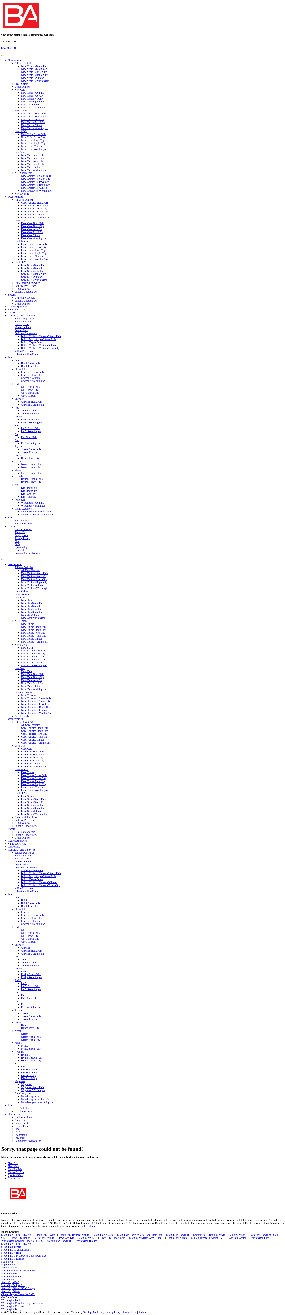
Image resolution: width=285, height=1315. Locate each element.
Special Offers (15, 1175)
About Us (20, 532)
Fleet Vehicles (22, 520)
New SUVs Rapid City (33, 143)
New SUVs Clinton (31, 146)
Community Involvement (28, 553)
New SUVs (21, 131)
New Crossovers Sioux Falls (36, 175)
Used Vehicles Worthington (35, 217)
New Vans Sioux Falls (32, 155)
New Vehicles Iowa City (34, 71)
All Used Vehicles (24, 199)
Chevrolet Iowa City (31, 375)
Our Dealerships (23, 529)
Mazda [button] (18, 1042)
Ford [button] (17, 1001)
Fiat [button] (16, 992)
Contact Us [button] (14, 526)
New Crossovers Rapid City (35, 184)
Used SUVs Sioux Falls (33, 265)
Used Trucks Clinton (32, 256)
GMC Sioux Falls (30, 386)
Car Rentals (14, 312)
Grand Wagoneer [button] (23, 1093)
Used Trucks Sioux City (33, 247)
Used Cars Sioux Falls (32, 223)
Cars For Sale (15, 1169)
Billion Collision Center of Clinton (39, 345)
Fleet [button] (10, 517)
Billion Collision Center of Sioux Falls (41, 336)
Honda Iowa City (30, 458)
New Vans (20, 152)
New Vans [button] (20, 668)
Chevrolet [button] (20, 909)
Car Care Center (238, 1237)
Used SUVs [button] (21, 793)
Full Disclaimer (89, 1226)
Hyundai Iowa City (31, 481)
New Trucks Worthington (34, 128)
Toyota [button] (18, 1010)
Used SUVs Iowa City (33, 271)
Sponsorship (21, 547)
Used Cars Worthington (33, 238)
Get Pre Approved (17, 306)
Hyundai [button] (19, 1051)
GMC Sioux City (30, 392)
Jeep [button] (17, 956)
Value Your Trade (17, 309)
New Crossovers (23, 172)
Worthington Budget (86, 1240)
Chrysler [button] (19, 944)
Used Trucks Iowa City (33, 250)
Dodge (18, 416)
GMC (18, 383)
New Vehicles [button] (15, 60)
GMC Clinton (28, 395)
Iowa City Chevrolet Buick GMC (18, 1270)
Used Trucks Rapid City (33, 253)
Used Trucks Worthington (34, 259)
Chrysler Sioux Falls (31, 401)
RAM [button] (18, 980)
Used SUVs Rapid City (33, 274)
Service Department (25, 318)
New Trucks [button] (21, 620)
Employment (21, 535)
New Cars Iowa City (32, 98)
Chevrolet (20, 369)
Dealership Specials (25, 297)
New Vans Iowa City (32, 161)
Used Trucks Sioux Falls (34, 244)
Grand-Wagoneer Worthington (37, 514)
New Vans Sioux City (32, 158)
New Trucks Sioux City (33, 116)
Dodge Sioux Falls (31, 419)
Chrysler (19, 398)
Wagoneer (20, 499)
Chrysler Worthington (32, 404)
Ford (17, 440)
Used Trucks (21, 241)
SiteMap (142, 1312)
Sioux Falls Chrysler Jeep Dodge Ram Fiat (139, 1234)
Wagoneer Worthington (33, 505)
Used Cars (20, 220)
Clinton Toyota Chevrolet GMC (208, 1237)
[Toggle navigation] (2, 55)
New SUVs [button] (21, 644)
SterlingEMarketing (93, 1312)
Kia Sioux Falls (29, 487)
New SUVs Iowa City (32, 140)
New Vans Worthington (33, 170)
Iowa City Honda (21, 1237)
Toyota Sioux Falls (31, 449)
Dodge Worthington (31, 422)
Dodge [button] (18, 968)
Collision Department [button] (26, 867)
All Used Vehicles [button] (24, 721)
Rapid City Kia (217, 1234)
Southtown (199, 1234)
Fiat (16, 434)
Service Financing (24, 321)
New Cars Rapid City (32, 101)
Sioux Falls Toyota (46, 1234)
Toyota (18, 446)
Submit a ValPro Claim (26, 354)
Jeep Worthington (30, 413)
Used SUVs (21, 262)
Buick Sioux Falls (30, 363)
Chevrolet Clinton (30, 377)
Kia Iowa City (28, 493)
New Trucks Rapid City (33, 122)
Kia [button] (16, 1063)
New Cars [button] (20, 597)
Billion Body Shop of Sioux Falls (38, 339)
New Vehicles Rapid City (34, 74)
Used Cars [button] (20, 745)
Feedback (20, 550)
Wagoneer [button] (20, 1081)
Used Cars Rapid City (32, 232)
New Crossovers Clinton (34, 187)
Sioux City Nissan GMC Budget (146, 1237)
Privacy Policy (22, 538)
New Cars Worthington (33, 107)
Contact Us (14, 1178)
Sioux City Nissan (177, 1237)
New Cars (20, 89)
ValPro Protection (24, 351)
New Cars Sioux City (32, 95)
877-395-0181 (8, 48)
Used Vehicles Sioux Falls (34, 202)
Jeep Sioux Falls (29, 410)
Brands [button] (11, 357)
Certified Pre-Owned (25, 285)
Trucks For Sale (16, 1172)
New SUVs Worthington (34, 149)
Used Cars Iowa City (32, 229)
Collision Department (26, 333)
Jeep (17, 407)
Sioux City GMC (87, 1237)
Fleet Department (23, 523)
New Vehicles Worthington (35, 80)
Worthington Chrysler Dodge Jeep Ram (22, 1240)
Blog (17, 541)
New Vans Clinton (30, 167)
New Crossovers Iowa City (35, 181)
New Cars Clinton (30, 104)
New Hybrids (22, 193)
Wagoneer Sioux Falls (32, 502)
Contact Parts (21, 330)
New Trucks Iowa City (33, 119)
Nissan (18, 461)
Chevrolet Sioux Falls (32, 372)
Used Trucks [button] (21, 769)
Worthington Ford (260, 1237)
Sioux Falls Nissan (103, 1234)
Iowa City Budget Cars (113, 1237)
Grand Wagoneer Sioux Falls (36, 511)
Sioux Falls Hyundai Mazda (75, 1234)
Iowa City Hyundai (44, 1237)
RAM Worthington (31, 431)
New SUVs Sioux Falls (33, 134)
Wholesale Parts (23, 327)
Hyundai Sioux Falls (32, 479)
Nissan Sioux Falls (31, 464)
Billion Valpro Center (32, 342)
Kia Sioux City (29, 490)
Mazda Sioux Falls (31, 473)
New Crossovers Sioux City (35, 178)
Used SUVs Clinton (31, 276)
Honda (18, 455)
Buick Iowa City (29, 366)
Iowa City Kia (67, 1237)
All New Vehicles (24, 63)
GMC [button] (18, 926)
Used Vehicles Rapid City (34, 211)
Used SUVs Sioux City (33, 268)
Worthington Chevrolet (59, 1240)
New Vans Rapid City (32, 164)
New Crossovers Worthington (36, 190)
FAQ (17, 544)
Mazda (18, 470)
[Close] (2, 559)
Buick (18, 360)
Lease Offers (21, 83)
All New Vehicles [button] (24, 567)
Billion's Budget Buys (26, 291)
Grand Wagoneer (23, 508)
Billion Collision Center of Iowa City (40, 348)
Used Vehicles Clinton (32, 214)
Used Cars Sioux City (32, 226)
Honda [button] (18, 1022)
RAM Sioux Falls (30, 428)
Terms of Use (130, 1312)
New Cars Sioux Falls (32, 92)
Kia (16, 484)
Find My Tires (22, 324)
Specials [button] (12, 294)
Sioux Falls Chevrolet (178, 1234)
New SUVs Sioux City (33, 137)
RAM (18, 425)
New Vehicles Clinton (32, 77)
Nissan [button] (18, 1030)
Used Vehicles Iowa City (34, 208)
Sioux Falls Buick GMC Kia (16, 1234)
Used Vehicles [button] (15, 196)
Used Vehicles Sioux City (34, 205)
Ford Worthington (30, 443)
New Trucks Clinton (31, 125)
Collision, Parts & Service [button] (21, 315)
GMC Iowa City (29, 389)
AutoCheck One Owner (27, 282)
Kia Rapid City (29, 496)
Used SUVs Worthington (34, 279)
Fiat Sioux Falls (29, 437)
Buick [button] (18, 897)
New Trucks (21, 110)
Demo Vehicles (22, 86)
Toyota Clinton (29, 452)
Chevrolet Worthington (33, 380)
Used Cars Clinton (30, 235)
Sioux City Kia (237, 1234)
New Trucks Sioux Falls (33, 113)
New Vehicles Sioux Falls (34, 66)
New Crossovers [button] (23, 692)
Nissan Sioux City (30, 467)
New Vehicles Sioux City (34, 69)
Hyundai (19, 476)
